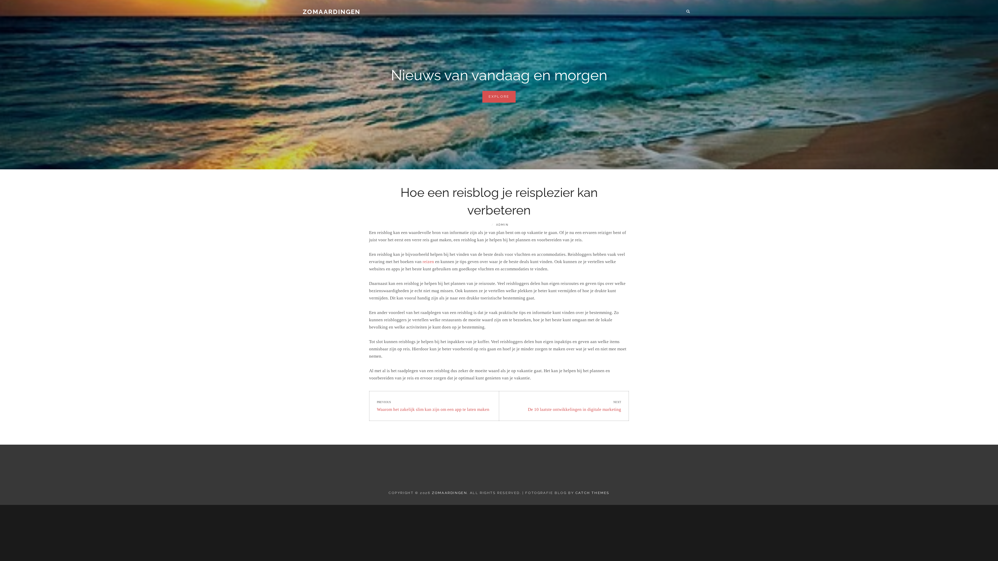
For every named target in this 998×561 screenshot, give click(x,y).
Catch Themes (592, 493)
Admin (502, 224)
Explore (502, 98)
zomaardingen (331, 12)
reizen (428, 261)
